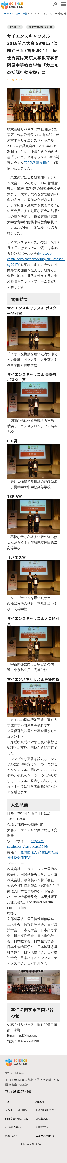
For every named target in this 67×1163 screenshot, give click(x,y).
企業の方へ (41, 1127)
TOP (7, 1101)
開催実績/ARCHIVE (16, 1118)
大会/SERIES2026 (45, 1110)
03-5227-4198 (22, 1092)
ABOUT (39, 1101)
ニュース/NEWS (44, 1135)
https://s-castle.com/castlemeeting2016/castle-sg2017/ (36, 259)
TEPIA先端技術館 (37, 162)
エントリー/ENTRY (16, 1110)
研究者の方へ (13, 1127)
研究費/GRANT (44, 1118)
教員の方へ (11, 1135)
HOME (7, 13)
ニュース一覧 (20, 13)
